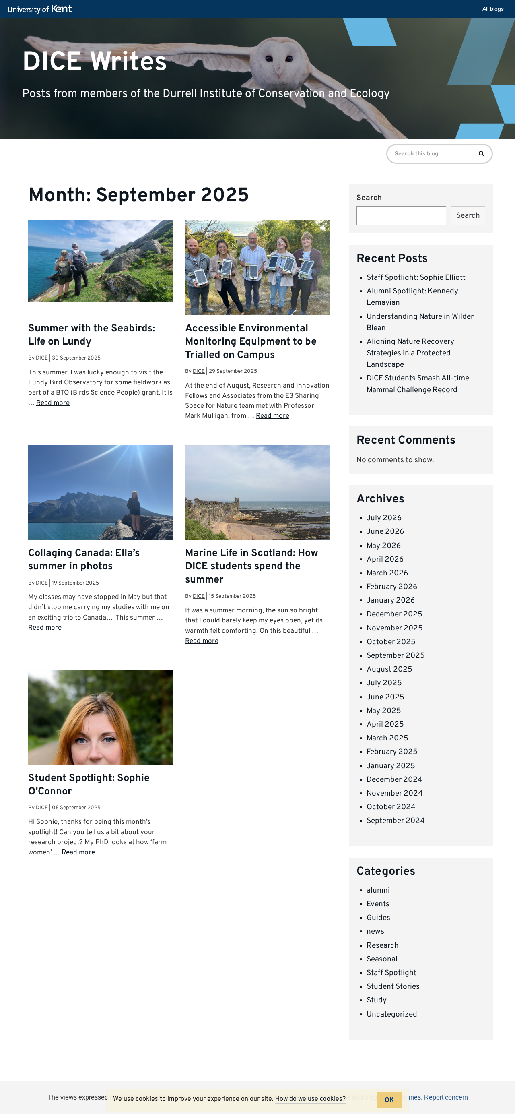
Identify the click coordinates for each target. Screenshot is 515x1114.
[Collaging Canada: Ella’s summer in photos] (100, 499)
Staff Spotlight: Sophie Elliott (416, 278)
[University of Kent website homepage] (42, 9)
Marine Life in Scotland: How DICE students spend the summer (251, 567)
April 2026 (385, 559)
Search (369, 198)
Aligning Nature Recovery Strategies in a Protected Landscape (410, 353)
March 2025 (387, 738)
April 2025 (385, 725)
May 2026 (384, 546)
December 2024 (394, 780)
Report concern (446, 1097)
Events (378, 904)
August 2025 (389, 669)
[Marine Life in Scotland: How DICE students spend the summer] (257, 499)
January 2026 (391, 601)
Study (377, 1000)
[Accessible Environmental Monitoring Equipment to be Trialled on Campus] (257, 274)
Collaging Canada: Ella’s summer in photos (84, 560)
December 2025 (394, 614)
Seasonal (382, 959)
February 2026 (392, 587)
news (375, 931)
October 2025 (391, 642)
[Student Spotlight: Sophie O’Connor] (100, 760)
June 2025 (385, 697)
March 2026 (387, 573)
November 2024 (395, 793)
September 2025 (396, 656)
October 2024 (391, 807)
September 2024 (396, 821)
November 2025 (395, 628)
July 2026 (384, 518)
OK (389, 1100)
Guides (378, 918)
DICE (42, 358)
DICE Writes (94, 62)
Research (383, 946)
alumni (378, 890)
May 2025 (384, 711)
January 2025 (391, 766)
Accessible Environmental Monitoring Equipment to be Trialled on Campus (251, 342)
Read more (53, 403)
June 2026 (385, 532)
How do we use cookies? (310, 1099)
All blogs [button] (493, 9)
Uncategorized (392, 1014)
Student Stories (393, 987)
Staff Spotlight (391, 973)
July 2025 (384, 683)
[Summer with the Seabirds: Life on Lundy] (100, 261)
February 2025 (392, 752)
